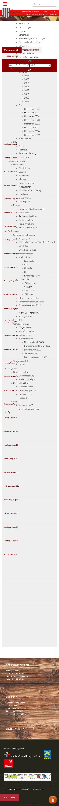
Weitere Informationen (29, 804)
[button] (53, 800)
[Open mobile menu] (5, 4)
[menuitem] (10, 8)
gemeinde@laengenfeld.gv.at (16, 714)
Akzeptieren (9, 797)
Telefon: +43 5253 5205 (14, 711)
